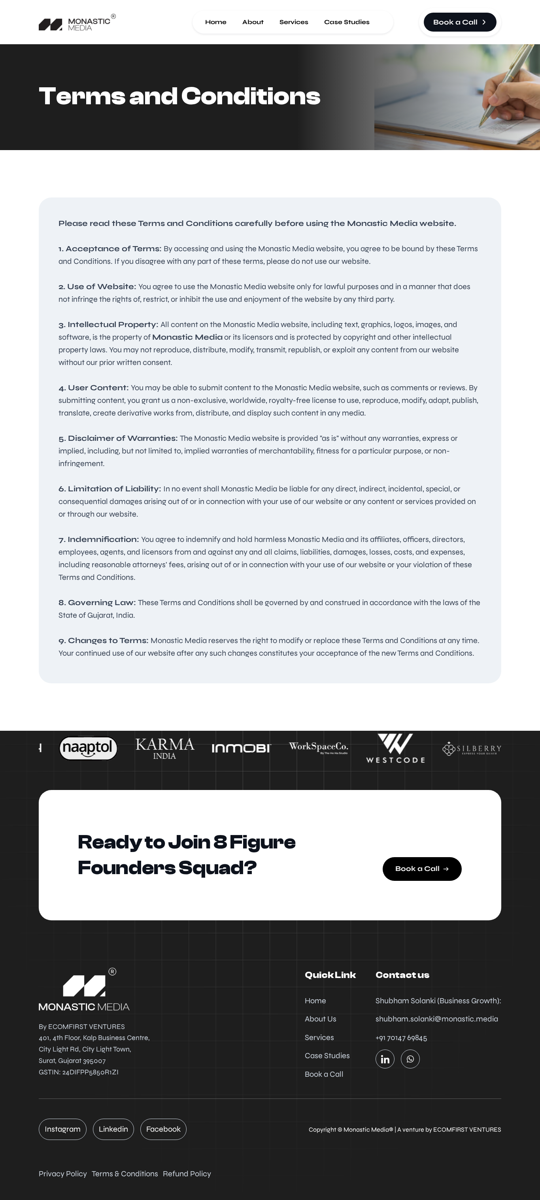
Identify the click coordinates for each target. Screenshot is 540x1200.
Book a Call (324, 1074)
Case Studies (347, 22)
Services (293, 22)
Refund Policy (187, 1174)
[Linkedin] (385, 1059)
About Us (320, 1019)
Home (216, 22)
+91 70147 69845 (401, 1037)
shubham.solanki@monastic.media (437, 1019)
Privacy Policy (63, 1174)
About (253, 22)
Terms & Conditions (125, 1174)
